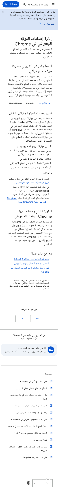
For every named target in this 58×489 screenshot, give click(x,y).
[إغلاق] (2, 12)
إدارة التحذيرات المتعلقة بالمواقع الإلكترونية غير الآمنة (28, 397)
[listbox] (42, 483)
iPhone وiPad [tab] (15, 103)
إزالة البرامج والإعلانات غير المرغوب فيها (31, 412)
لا (22, 318)
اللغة (47, 479)
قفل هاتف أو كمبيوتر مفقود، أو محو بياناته (30, 405)
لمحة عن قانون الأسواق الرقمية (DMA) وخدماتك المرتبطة (28, 448)
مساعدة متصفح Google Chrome (35, 4)
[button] (53, 4)
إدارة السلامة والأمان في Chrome (33, 381)
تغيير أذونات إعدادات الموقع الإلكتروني (32, 182)
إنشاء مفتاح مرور (48, 24)
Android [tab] (30, 103)
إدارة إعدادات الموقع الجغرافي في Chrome (29, 419)
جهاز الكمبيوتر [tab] (44, 103)
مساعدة (48, 374)
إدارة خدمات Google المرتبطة (34, 457)
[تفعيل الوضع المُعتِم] (28, 483)
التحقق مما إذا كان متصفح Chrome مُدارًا (30, 433)
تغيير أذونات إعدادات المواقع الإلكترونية (31, 259)
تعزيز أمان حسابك (40, 440)
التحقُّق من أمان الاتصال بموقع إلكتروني (31, 263)
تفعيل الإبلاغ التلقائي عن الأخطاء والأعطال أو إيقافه (27, 426)
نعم (37, 318)
